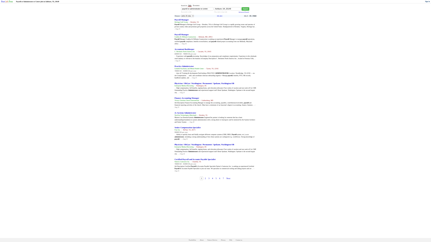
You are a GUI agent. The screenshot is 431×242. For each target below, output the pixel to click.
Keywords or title (186, 12)
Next (228, 178)
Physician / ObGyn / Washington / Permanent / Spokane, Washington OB (204, 83)
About (202, 240)
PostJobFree (192, 240)
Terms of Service (212, 240)
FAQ (230, 240)
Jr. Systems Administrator (185, 113)
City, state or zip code (220, 12)
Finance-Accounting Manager (187, 98)
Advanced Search (244, 12)
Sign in (427, 1)
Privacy (223, 240)
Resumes (196, 5)
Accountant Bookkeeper (184, 49)
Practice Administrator (184, 66)
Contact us (239, 240)
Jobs (189, 5)
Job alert (219, 16)
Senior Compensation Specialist (188, 127)
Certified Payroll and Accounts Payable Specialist (195, 159)
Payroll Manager (182, 20)
